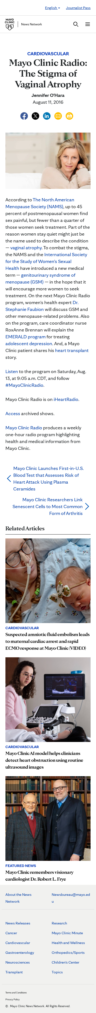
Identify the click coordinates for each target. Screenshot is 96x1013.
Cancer (11, 933)
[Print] (69, 115)
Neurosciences (17, 962)
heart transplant (72, 350)
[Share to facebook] (24, 115)
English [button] (51, 7)
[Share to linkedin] (47, 115)
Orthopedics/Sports (68, 952)
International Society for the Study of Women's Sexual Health (46, 261)
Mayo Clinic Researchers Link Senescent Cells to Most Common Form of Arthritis (48, 506)
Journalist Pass (78, 7)
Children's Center (65, 962)
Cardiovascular (17, 942)
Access (12, 413)
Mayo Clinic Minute (67, 933)
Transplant (14, 972)
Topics (57, 972)
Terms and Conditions (16, 992)
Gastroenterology (19, 952)
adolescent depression (28, 343)
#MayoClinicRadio (24, 385)
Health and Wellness (68, 942)
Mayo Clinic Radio (23, 428)
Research (59, 923)
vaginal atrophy (26, 247)
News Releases (17, 923)
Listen (11, 371)
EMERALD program (25, 337)
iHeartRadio (66, 399)
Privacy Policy (12, 999)
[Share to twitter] (36, 115)
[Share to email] (58, 115)
